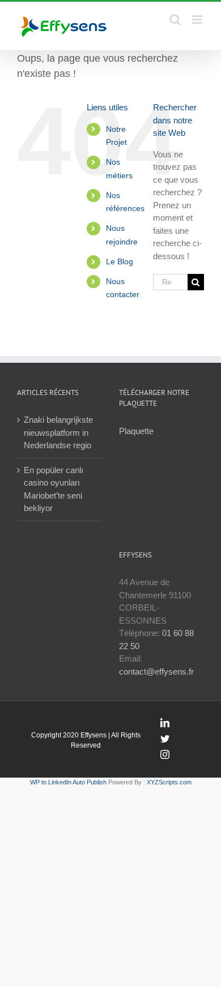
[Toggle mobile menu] (198, 19)
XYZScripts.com (169, 782)
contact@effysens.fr (156, 671)
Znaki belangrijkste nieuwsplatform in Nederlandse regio (58, 432)
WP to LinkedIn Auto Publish (68, 782)
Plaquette (136, 431)
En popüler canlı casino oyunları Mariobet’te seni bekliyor (53, 489)
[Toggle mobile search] (175, 19)
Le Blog (119, 261)
